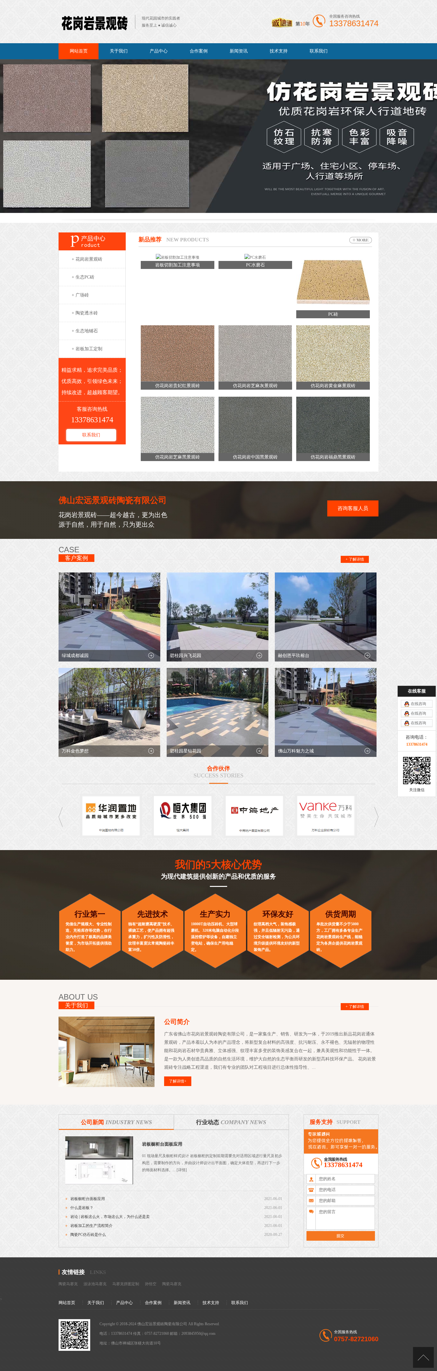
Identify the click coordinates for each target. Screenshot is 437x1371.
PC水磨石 (255, 265)
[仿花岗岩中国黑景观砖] (255, 452)
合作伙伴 (218, 768)
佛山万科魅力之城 (296, 751)
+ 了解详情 (355, 559)
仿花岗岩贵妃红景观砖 (177, 385)
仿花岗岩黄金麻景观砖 (333, 385)
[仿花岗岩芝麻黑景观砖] (177, 452)
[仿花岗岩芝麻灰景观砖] (255, 380)
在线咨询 (418, 704)
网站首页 (79, 51)
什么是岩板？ (81, 1207)
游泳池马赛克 (95, 1284)
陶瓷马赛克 (68, 1284)
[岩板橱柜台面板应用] (99, 1183)
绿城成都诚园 (75, 655)
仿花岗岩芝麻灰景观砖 (255, 385)
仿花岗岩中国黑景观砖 (255, 457)
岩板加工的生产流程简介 (91, 1225)
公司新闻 (116, 1122)
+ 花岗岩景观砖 (87, 259)
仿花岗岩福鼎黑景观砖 (333, 457)
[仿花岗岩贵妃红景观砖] (177, 380)
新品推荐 (150, 239)
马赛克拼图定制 (125, 1284)
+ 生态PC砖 (83, 277)
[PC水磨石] (255, 257)
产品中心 (159, 51)
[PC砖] (333, 309)
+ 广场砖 (80, 295)
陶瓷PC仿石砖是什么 (88, 1234)
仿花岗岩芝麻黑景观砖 (177, 457)
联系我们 (319, 51)
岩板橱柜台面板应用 (162, 1144)
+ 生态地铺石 (85, 331)
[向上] (423, 1357)
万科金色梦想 (75, 751)
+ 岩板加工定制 (87, 348)
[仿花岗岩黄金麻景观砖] (333, 380)
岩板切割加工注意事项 (177, 265)
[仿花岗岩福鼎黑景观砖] (333, 452)
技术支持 (279, 51)
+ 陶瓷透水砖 (85, 313)
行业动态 (231, 1122)
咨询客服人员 (353, 508)
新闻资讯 (239, 51)
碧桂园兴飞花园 (185, 655)
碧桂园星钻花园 (185, 751)
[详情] (181, 1170)
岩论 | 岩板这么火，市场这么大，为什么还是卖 (110, 1216)
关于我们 (119, 51)
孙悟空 (150, 1284)
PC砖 (333, 314)
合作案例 (199, 51)
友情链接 (73, 1272)
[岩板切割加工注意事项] (177, 257)
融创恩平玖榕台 (293, 655)
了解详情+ (178, 1081)
